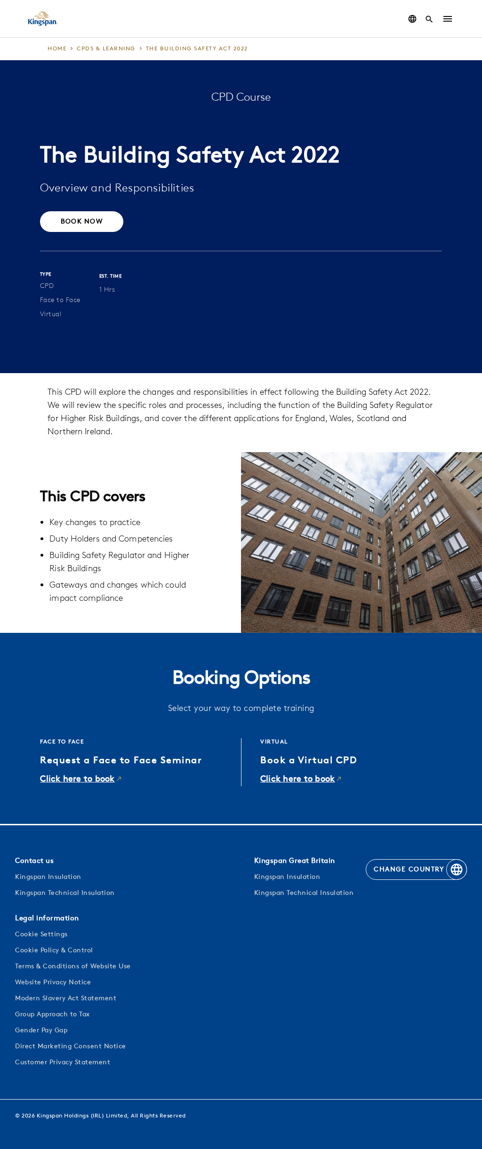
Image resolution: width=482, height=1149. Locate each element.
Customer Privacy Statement (62, 1062)
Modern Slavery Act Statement (65, 998)
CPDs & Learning (106, 49)
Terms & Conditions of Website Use (73, 966)
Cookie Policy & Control (54, 950)
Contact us (34, 861)
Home (57, 49)
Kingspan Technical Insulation (65, 893)
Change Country (409, 869)
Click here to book (77, 779)
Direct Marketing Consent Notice (70, 1046)
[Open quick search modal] (429, 18)
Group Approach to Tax (52, 1014)
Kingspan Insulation (48, 877)
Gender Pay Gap (41, 1030)
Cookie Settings (41, 934)
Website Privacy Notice (53, 982)
